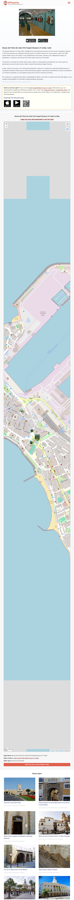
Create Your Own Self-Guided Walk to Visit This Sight (37, 119)
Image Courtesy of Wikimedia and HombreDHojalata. (51, 839)
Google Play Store (61, 90)
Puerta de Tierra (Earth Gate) (12, 803)
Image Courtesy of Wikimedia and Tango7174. (14, 805)
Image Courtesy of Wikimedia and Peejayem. (49, 872)
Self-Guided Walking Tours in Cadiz (41, 88)
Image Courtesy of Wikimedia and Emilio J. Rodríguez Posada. (16, 82)
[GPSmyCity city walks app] (13, 3)
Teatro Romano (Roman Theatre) (48, 870)
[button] (37, 436)
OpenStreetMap (60, 751)
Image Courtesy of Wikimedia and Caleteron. (14, 841)
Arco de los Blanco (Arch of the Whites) (15, 870)
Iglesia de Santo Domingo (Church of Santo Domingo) (54, 836)
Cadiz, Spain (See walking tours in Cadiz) (26, 758)
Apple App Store (49, 90)
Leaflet (52, 751)
